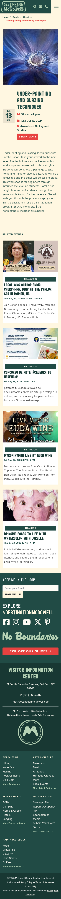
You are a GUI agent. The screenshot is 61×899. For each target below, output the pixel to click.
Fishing (7, 771)
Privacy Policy (25, 882)
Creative (27, 17)
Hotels (6, 815)
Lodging (8, 819)
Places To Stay (13, 796)
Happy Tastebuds (14, 839)
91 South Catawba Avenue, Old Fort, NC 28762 (30, 686)
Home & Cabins (12, 811)
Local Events (40, 784)
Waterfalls (8, 767)
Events (16, 17)
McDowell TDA (42, 796)
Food (6, 846)
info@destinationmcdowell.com (30, 701)
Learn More (27, 136)
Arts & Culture (43, 757)
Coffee (7, 862)
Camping (8, 806)
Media (36, 819)
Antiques (38, 771)
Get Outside (10, 757)
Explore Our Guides (29, 651)
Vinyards (8, 854)
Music (36, 767)
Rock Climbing (11, 775)
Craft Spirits (10, 858)
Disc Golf (8, 780)
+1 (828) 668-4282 (30, 695)
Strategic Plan (41, 802)
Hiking (6, 763)
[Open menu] (56, 6)
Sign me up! (13, 594)
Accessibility (30, 886)
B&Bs (6, 802)
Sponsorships (41, 815)
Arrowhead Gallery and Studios (33, 128)
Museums (39, 763)
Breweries (9, 850)
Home (6, 17)
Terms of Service (44, 882)
